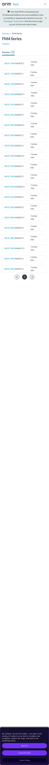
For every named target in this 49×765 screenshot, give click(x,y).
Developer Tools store (13, 21)
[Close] (45, 730)
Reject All (24, 746)
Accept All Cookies (24, 753)
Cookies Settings (24, 760)
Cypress (5, 43)
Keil (15, 4)
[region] (24, 746)
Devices (5, 33)
